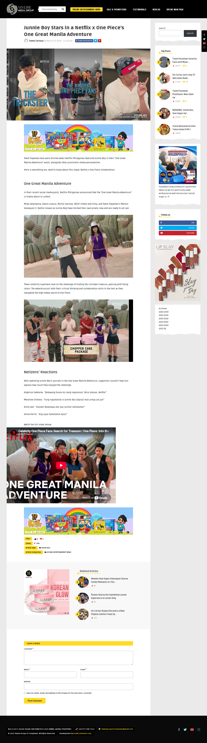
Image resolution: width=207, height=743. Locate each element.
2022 (161, 325)
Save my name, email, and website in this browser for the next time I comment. (59, 693)
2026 (161, 312)
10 (187, 82)
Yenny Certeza (36, 41)
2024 (161, 318)
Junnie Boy (45, 548)
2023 (161, 322)
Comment (28, 648)
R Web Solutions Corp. (83, 733)
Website (27, 682)
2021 (161, 328)
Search (162, 28)
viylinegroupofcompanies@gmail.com (117, 729)
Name (27, 669)
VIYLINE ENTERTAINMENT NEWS (86, 9)
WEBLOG (156, 9)
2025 (161, 315)
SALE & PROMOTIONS (116, 9)
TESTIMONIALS (139, 9)
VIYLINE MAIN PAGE (175, 9)
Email (83, 669)
